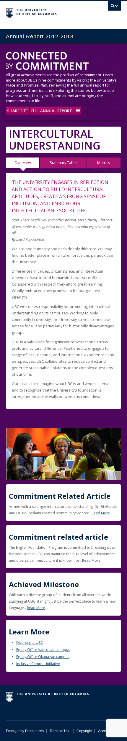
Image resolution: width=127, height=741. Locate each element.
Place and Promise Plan (26, 85)
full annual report (89, 85)
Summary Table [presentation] (63, 162)
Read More (101, 512)
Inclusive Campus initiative (38, 663)
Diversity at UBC (29, 642)
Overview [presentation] (22, 162)
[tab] (23, 163)
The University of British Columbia (46, 12)
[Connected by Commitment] (63, 62)
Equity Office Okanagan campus (42, 656)
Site (17, 110)
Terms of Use (60, 731)
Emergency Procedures (25, 731)
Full (51, 110)
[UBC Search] (114, 7)
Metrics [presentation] (103, 162)
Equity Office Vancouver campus (43, 649)
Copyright (84, 731)
